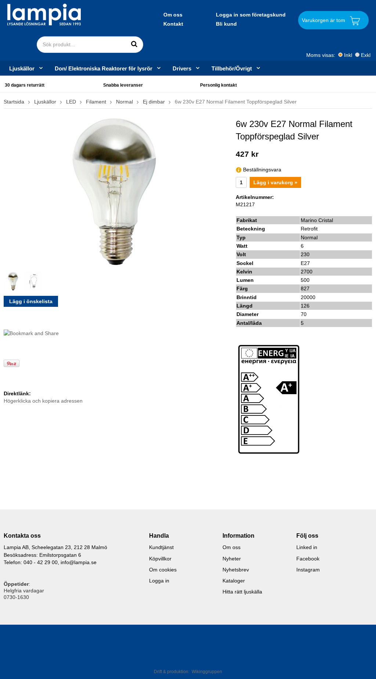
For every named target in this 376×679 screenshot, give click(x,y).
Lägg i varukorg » (275, 182)
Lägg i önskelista (31, 301)
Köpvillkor (160, 559)
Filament (96, 102)
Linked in (306, 547)
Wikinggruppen (207, 671)
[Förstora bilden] (114, 191)
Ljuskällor (22, 68)
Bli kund (226, 24)
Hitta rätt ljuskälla (242, 592)
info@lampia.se (79, 562)
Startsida (14, 102)
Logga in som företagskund (251, 15)
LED (71, 102)
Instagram (308, 570)
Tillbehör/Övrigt (232, 68)
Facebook (307, 559)
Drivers (182, 68)
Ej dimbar (154, 102)
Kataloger (234, 581)
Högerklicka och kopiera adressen (43, 401)
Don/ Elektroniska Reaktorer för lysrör (103, 68)
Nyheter (232, 559)
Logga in (159, 581)
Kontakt (173, 24)
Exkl (365, 55)
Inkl (348, 55)
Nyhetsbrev (236, 570)
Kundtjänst (161, 547)
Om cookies (163, 570)
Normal (124, 102)
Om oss (172, 15)
